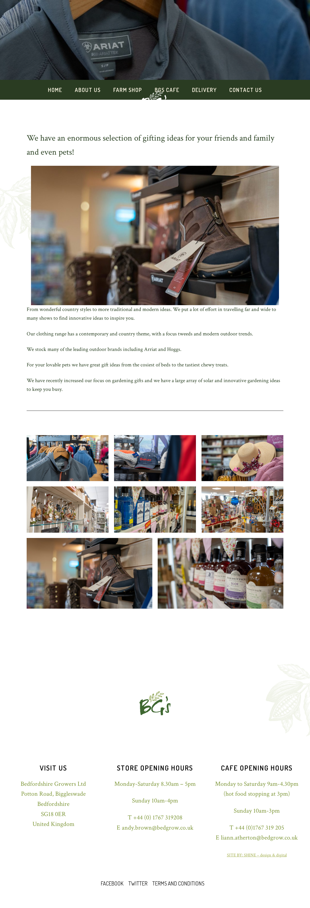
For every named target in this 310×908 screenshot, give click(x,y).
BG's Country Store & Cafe (44, 10)
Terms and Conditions (178, 883)
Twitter (137, 883)
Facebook (112, 883)
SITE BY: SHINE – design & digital (257, 855)
